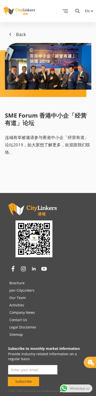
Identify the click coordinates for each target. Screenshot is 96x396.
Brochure (17, 283)
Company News (22, 312)
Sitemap (16, 334)
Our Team (17, 297)
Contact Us (18, 319)
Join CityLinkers (21, 290)
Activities (16, 305)
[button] (65, 11)
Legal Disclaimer (22, 327)
